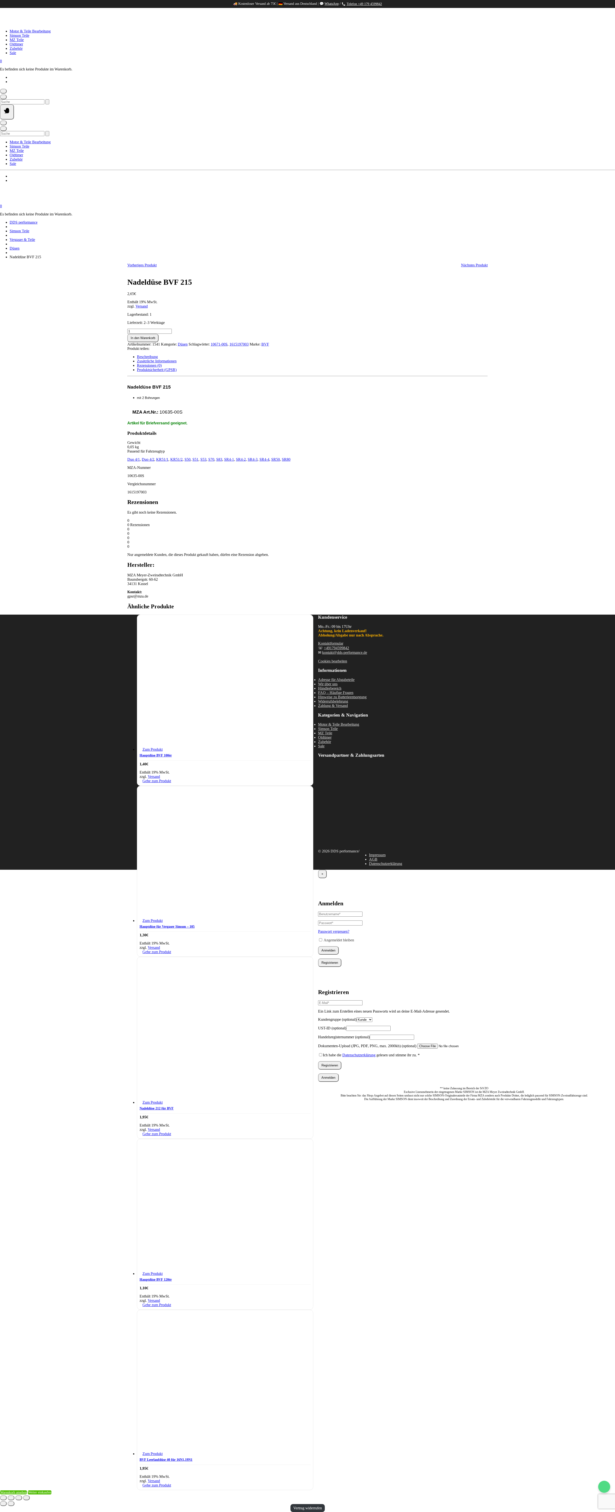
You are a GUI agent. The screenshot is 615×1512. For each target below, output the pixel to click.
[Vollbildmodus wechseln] (11, 1497)
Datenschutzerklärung (385, 864)
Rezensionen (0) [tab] (149, 365)
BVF (265, 344)
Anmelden (328, 950)
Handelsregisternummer (344, 1037)
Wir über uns (328, 684)
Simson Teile (19, 35)
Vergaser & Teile (22, 240)
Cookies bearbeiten (332, 661)
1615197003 (239, 344)
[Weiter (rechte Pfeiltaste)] (11, 1503)
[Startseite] (48, 23)
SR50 (275, 459)
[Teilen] (18, 1497)
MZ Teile (17, 40)
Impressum (377, 855)
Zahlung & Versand (333, 706)
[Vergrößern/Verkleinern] (3, 1497)
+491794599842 (336, 648)
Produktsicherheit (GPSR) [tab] (157, 370)
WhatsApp (332, 4)
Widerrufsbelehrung (333, 701)
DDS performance (23, 222)
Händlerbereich (329, 688)
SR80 (286, 459)
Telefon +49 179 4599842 (364, 4)
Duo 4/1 (133, 459)
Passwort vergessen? (333, 931)
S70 (211, 459)
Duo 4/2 (148, 459)
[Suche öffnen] (3, 96)
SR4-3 (253, 459)
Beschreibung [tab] (147, 357)
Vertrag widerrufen (307, 1508)
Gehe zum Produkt (156, 781)
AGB (373, 859)
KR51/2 (176, 459)
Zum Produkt (152, 749)
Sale (13, 53)
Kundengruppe (337, 1019)
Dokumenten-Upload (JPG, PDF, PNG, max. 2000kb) (367, 1046)
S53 (203, 459)
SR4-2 (241, 459)
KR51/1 (162, 459)
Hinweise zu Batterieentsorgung (342, 697)
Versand (141, 306)
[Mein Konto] (3, 91)
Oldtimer (16, 44)
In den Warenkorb (143, 338)
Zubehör (16, 48)
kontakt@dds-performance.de (344, 652)
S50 (187, 459)
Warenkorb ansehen (13, 1492)
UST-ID (332, 1028)
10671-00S (219, 344)
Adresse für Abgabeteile (336, 680)
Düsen (14, 248)
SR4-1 (229, 459)
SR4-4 (264, 459)
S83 (219, 459)
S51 (195, 459)
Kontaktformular (330, 643)
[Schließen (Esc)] (26, 1497)
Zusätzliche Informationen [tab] (157, 361)
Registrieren (329, 962)
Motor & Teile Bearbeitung (30, 31)
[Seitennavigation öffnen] (7, 112)
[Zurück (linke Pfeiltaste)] (3, 1503)
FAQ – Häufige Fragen (335, 693)
